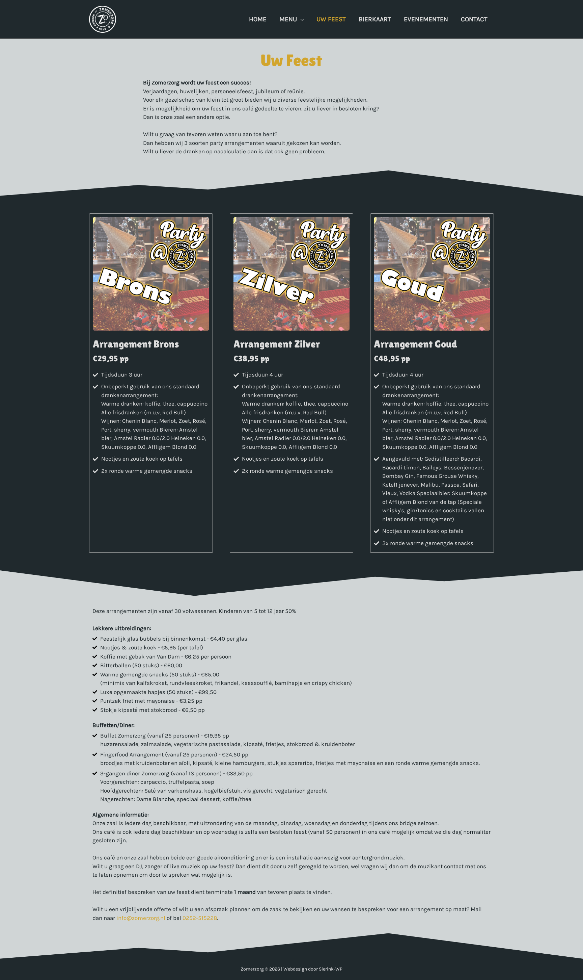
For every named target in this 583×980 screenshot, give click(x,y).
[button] (300, 19)
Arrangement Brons (136, 344)
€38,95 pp (251, 358)
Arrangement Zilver (276, 344)
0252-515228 (200, 917)
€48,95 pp (392, 358)
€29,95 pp (111, 358)
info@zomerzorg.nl (140, 917)
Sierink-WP (330, 969)
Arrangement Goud (415, 344)
